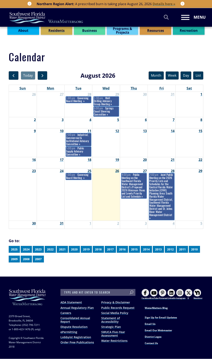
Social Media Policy (114, 313)
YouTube (154, 298)
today (28, 75)
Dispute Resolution (74, 327)
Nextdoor (198, 298)
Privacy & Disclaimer (115, 302)
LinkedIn (171, 298)
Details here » (164, 4)
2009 (14, 259)
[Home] (46, 17)
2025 (14, 249)
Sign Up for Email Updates (161, 317)
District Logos (153, 336)
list (198, 75)
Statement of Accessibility (110, 320)
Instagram (181, 298)
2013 (158, 249)
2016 (122, 249)
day (186, 75)
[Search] (166, 17)
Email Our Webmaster (158, 330)
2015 (134, 249)
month (156, 75)
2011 (182, 249)
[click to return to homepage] (27, 301)
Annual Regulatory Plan (77, 308)
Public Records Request (118, 308)
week (172, 75)
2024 (26, 249)
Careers (65, 313)
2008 (26, 259)
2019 (86, 249)
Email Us (150, 324)
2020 (74, 249)
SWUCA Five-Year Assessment (113, 333)
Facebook (146, 298)
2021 (62, 249)
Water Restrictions (114, 341)
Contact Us (151, 343)
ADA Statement (71, 302)
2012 (170, 249)
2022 (50, 249)
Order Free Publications (77, 342)
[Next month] (42, 75)
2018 (98, 249)
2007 (38, 259)
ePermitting (68, 332)
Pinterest (163, 298)
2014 (146, 249)
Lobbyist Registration (75, 337)
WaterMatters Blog (156, 308)
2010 (194, 249)
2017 (110, 249)
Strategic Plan (111, 327)
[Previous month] (13, 75)
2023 (38, 249)
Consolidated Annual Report (75, 320)
